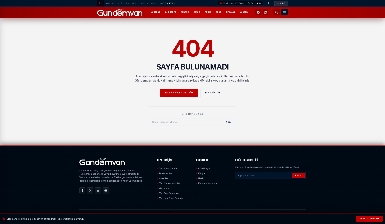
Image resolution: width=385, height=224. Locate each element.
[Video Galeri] (258, 12)
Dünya (208, 12)
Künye (201, 173)
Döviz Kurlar (165, 173)
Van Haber (170, 12)
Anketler (163, 178)
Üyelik (201, 178)
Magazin (244, 12)
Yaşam (197, 12)
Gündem (185, 12)
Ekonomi (230, 12)
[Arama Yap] (276, 12)
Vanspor (155, 12)
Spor (218, 12)
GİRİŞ (282, 3)
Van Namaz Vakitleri (169, 183)
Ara (228, 122)
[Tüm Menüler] (284, 12)
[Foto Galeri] (265, 12)
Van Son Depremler (169, 193)
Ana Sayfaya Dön (181, 92)
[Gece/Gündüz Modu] (268, 3)
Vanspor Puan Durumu (171, 198)
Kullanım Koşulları (207, 183)
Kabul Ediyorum (369, 219)
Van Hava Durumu (168, 168)
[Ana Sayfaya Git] (102, 161)
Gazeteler (164, 188)
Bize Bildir (212, 92)
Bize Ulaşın (204, 168)
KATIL (298, 175)
